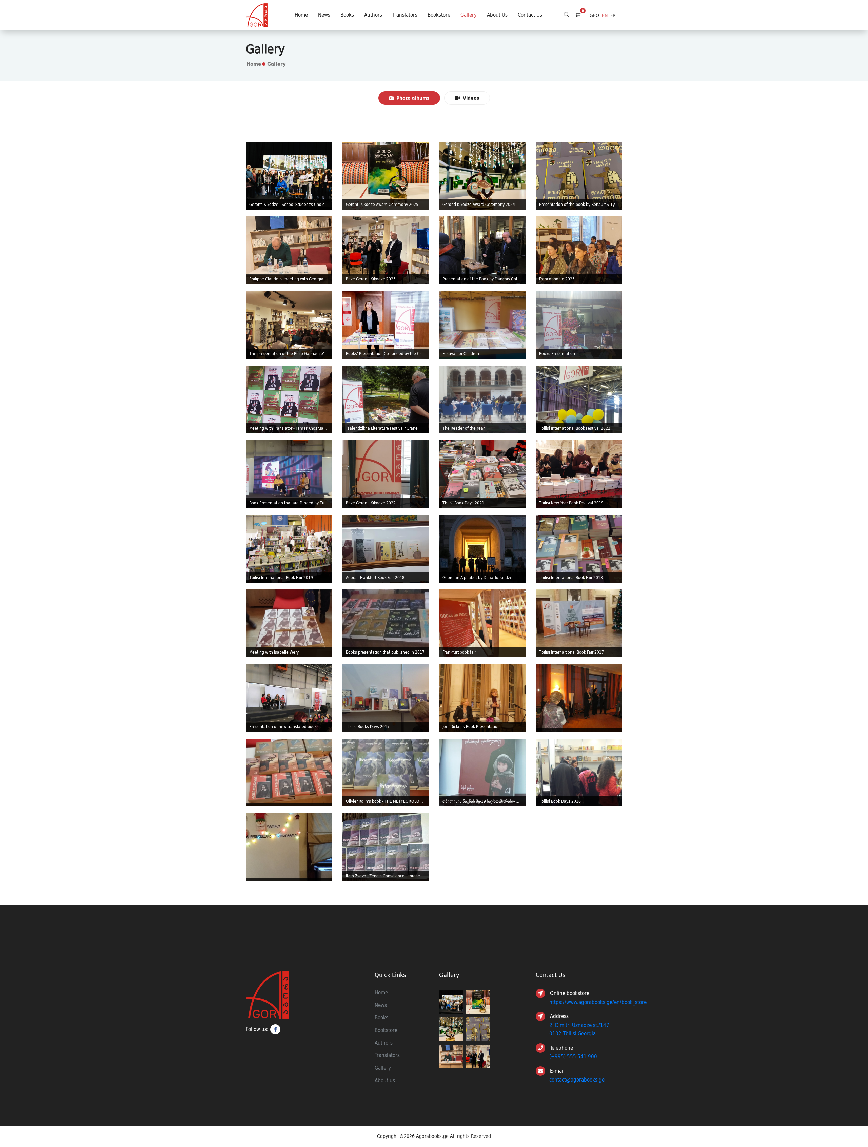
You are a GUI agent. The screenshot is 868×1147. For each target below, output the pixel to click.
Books (347, 15)
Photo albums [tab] (413, 98)
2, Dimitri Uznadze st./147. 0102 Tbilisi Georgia (580, 1029)
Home (301, 15)
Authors (373, 15)
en (605, 15)
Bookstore (439, 15)
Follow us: (257, 1029)
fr (613, 15)
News (324, 15)
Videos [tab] (471, 98)
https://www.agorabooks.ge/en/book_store (598, 1002)
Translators (404, 15)
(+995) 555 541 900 (573, 1057)
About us (497, 15)
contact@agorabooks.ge (577, 1080)
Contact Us (530, 15)
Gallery (468, 15)
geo (594, 15)
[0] (578, 15)
